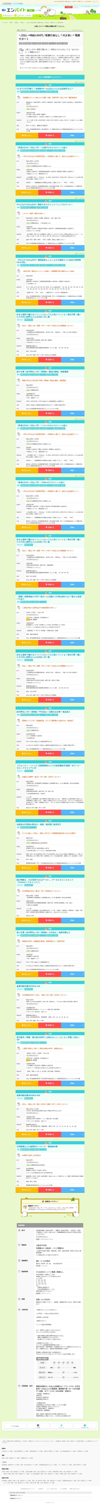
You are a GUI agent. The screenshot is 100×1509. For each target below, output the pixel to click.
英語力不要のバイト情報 (79, 1465)
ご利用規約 (40, 1488)
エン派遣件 (7, 3)
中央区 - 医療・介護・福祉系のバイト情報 (13, 1471)
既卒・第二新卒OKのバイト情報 (29, 1465)
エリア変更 (38, 10)
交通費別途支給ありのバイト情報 (48, 1465)
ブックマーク (84, 1427)
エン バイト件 (18, 3)
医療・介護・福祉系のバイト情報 (11, 1458)
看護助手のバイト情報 (27, 1458)
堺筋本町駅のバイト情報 (36, 1451)
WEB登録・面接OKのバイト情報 (10, 1465)
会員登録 (69, 7)
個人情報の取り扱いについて (28, 1488)
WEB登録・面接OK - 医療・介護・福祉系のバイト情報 (16, 1480)
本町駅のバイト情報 (82, 1451)
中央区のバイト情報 (7, 1451)
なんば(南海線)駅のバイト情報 (68, 1451)
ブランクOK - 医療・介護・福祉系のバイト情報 (16, 1482)
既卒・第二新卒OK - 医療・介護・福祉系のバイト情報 (46, 1480)
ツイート (61, 1427)
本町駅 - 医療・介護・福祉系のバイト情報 (71, 1473)
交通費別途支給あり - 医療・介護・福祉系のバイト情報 (76, 1480)
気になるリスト (10, 15)
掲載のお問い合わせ (74, 1488)
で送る (15, 1426)
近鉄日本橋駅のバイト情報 (21, 1451)
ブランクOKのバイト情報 (65, 1465)
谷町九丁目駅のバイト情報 (51, 1451)
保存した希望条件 (26, 15)
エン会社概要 (63, 1488)
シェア (38, 1427)
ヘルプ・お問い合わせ (86, 6)
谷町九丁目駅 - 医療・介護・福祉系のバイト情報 (16, 1473)
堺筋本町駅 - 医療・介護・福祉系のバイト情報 (65, 1471)
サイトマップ (95, 6)
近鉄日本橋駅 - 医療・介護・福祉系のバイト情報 (38, 1471)
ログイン (76, 7)
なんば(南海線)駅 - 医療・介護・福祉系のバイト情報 (44, 1473)
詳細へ (72, 135)
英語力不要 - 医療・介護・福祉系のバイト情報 (42, 1482)
